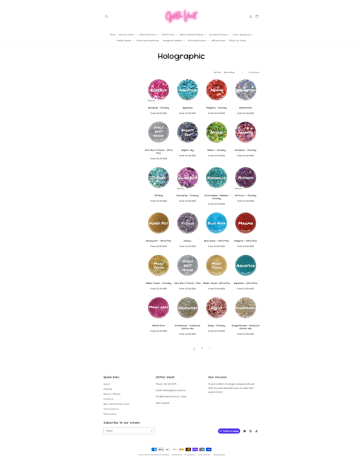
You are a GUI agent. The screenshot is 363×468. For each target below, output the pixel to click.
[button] (107, 16)
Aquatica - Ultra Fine (245, 283)
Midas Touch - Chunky (158, 283)
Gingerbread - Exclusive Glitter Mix (245, 327)
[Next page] (210, 348)
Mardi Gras (158, 325)
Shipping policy (219, 455)
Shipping (108, 389)
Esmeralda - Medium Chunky (217, 197)
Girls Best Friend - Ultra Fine (158, 152)
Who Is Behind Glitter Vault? (117, 404)
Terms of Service (111, 409)
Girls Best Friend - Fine (187, 283)
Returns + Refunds (112, 394)
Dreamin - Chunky (245, 150)
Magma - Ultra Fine (245, 240)
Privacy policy (190, 455)
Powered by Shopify (161, 455)
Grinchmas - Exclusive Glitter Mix (187, 327)
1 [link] (194, 348)
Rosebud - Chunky (158, 107)
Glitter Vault (149, 455)
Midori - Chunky (216, 150)
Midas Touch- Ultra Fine (216, 283)
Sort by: (217, 72)
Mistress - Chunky (245, 195)
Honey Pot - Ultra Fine (158, 240)
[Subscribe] (151, 430)
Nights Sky (188, 150)
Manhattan (245, 107)
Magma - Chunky (216, 107)
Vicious (187, 240)
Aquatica (188, 107)
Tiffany (158, 195)
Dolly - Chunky (216, 325)
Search (107, 384)
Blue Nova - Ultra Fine (216, 240)
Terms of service (204, 455)
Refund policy (110, 414)
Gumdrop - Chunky (187, 195)
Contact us (108, 399)
